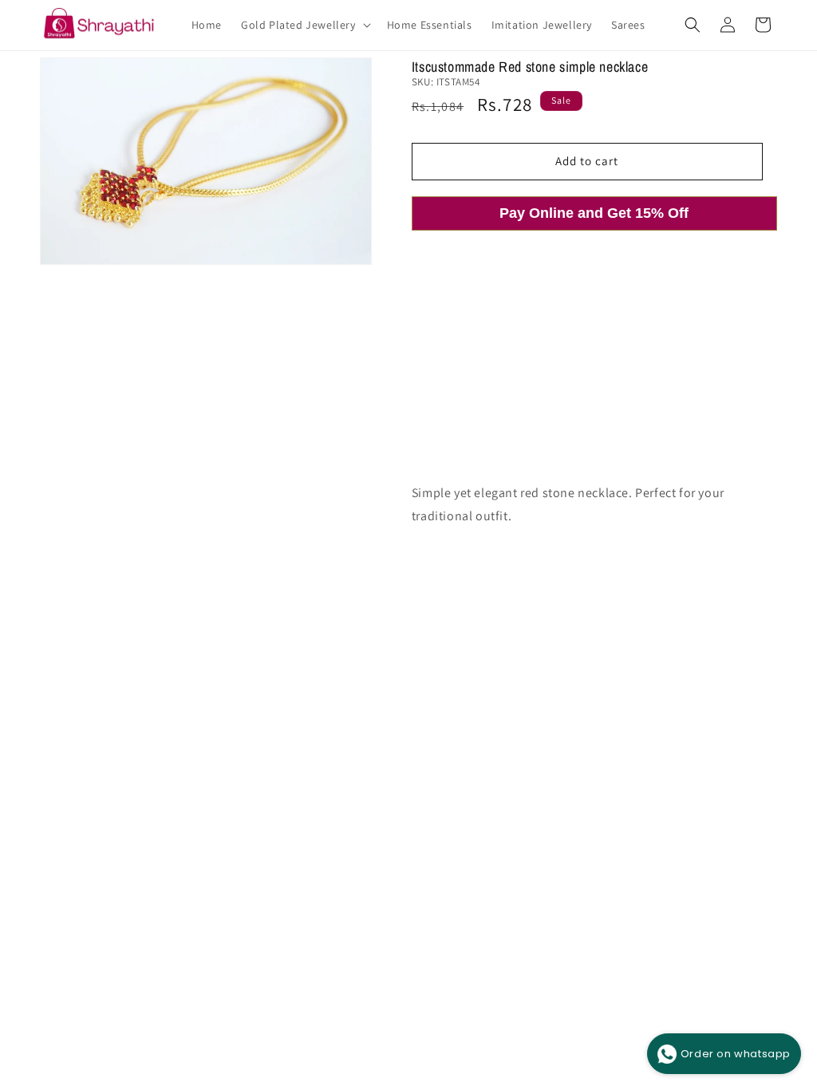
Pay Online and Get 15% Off (594, 213)
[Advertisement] (594, 370)
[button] (304, 24)
